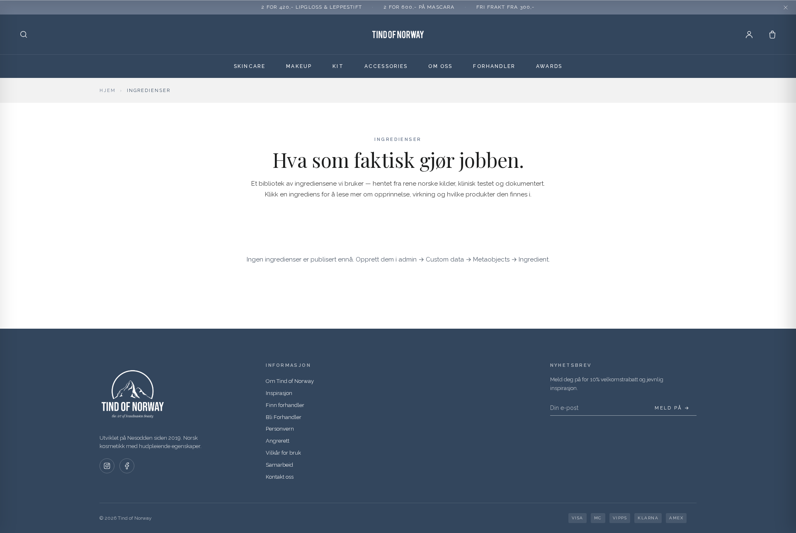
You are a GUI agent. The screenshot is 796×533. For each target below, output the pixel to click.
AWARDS (549, 66)
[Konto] (749, 34)
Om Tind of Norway (290, 381)
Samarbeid (279, 465)
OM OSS (440, 66)
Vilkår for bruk (283, 453)
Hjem (108, 90)
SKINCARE (249, 66)
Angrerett (277, 441)
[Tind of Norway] (398, 34)
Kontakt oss (280, 477)
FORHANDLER (494, 66)
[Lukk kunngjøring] (785, 7)
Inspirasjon (279, 393)
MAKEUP (299, 66)
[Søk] (24, 34)
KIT (337, 66)
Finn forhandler (285, 405)
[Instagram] (107, 465)
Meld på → (672, 408)
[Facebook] (126, 465)
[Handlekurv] (772, 34)
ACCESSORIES (386, 66)
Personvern (280, 429)
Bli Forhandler (283, 417)
